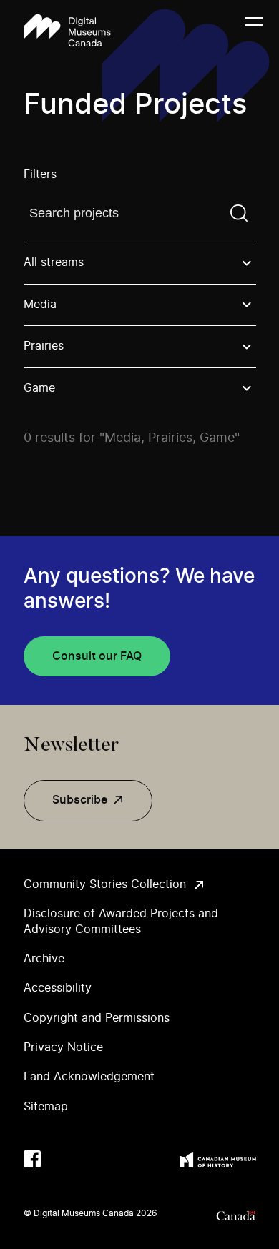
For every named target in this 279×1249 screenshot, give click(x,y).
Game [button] (39, 388)
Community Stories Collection (105, 884)
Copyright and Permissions (97, 1018)
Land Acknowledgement (89, 1076)
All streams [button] (54, 262)
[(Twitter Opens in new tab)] (60, 1158)
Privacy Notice (63, 1047)
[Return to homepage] (67, 30)
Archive (44, 958)
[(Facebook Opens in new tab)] (32, 1158)
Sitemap (46, 1106)
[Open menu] (254, 31)
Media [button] (40, 304)
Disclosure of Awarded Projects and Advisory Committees (121, 921)
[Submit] (239, 213)
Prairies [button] (44, 346)
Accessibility (58, 988)
